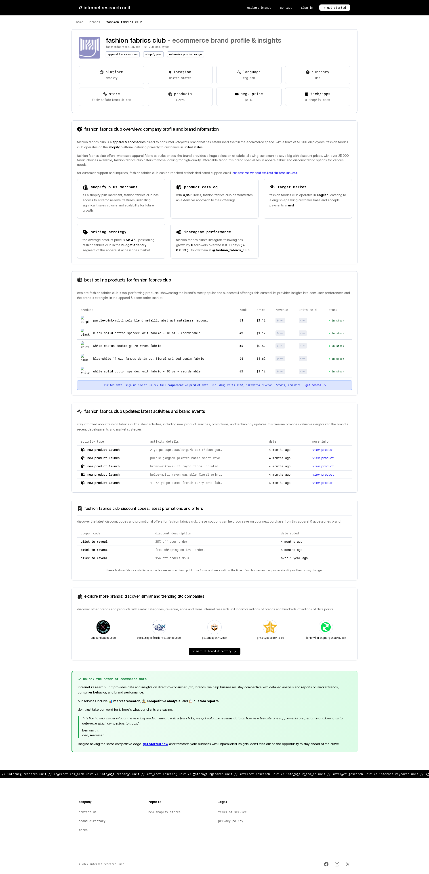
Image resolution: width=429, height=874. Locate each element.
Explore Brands (259, 7)
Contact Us (88, 812)
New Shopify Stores (164, 812)
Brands (94, 22)
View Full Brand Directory (211, 651)
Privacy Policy (230, 821)
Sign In (307, 7)
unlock (285, 320)
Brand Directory (92, 821)
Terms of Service (232, 812)
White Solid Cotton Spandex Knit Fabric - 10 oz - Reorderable (146, 371)
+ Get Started (335, 7)
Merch (83, 830)
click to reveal (94, 541)
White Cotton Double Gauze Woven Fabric (127, 346)
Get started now (155, 744)
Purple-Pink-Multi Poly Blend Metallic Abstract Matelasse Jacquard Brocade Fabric (164, 320)
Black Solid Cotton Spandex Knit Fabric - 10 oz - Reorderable (146, 333)
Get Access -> (315, 385)
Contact (286, 7)
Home (79, 22)
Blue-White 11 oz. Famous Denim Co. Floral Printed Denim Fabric (148, 358)
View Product (323, 450)
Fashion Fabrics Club (124, 22)
